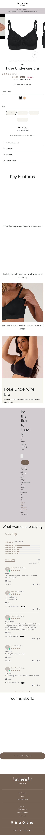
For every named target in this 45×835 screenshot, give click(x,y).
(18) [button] (15, 553)
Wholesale (23, 816)
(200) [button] (15, 545)
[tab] (10, 560)
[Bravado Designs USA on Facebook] (16, 822)
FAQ (22, 796)
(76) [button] (15, 547)
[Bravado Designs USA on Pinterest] (23, 822)
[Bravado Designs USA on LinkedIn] (31, 822)
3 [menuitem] (24, 691)
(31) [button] (14, 549)
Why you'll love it (12, 143)
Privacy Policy (23, 809)
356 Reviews (15, 74)
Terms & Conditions (22, 813)
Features (9, 149)
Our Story (22, 806)
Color (6, 92)
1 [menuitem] (20, 691)
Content (9, 155)
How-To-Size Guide (22, 799)
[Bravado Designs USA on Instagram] (12, 822)
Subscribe (25, 462)
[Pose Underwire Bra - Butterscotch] (11, 739)
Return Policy (11, 161)
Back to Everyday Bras (24, 756)
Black (20, 98)
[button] (9, 581)
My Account (22, 793)
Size (3, 106)
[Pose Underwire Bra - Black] (7, 739)
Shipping (16, 79)
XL (22, 120)
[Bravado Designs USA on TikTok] (27, 822)
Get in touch (22, 830)
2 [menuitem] (22, 691)
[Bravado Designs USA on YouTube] (20, 822)
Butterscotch (24, 98)
